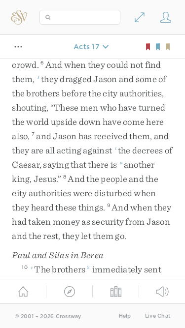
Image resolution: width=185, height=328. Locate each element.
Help (125, 316)
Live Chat (157, 316)
